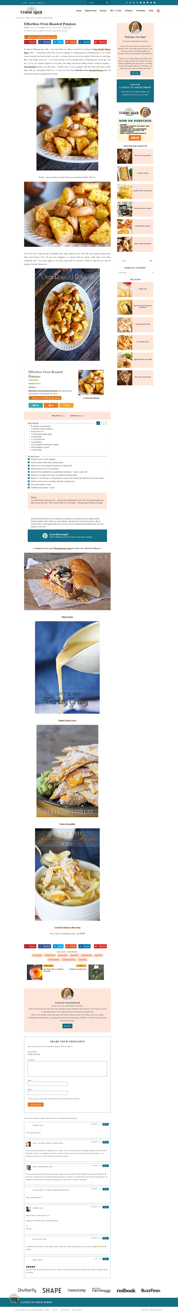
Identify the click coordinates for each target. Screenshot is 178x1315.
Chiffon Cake (143, 289)
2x (101, 423)
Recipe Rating (32, 1052)
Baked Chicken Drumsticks (142, 243)
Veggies (82, 959)
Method (28, 18)
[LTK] (147, 2)
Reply (105, 1124)
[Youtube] (140, 2)
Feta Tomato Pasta (143, 342)
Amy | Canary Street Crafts (46, 1143)
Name (30, 1080)
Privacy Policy (77, 1310)
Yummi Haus (31, 10)
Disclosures (40, 3)
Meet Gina (67, 1026)
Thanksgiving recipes (63, 548)
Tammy (36, 1208)
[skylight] (151, 2)
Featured (63, 955)
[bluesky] (154, 2)
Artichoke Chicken (143, 173)
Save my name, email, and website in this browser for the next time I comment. (55, 1099)
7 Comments (58, 27)
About (25, 3)
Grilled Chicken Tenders (142, 226)
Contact (32, 3)
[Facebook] (126, 2)
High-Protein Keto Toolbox (142, 208)
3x (105, 423)
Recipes (23, 18)
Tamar (36, 1125)
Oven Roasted (30, 66)
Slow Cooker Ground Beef (143, 155)
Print (37, 405)
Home (18, 18)
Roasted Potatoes (96, 70)
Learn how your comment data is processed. (63, 1118)
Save (67, 405)
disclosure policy (63, 31)
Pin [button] (52, 405)
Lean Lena (37, 1239)
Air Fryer (33, 18)
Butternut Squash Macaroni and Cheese (143, 306)
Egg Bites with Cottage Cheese (142, 190)
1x (98, 423)
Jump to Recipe (67, 27)
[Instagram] (133, 2)
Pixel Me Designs (156, 1310)
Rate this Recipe (92, 398)
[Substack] (144, 2)
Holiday (74, 955)
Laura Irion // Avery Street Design (49, 1190)
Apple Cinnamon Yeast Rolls (143, 359)
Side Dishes (54, 959)
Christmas (50, 955)
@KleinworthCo (61, 537)
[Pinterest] (130, 2)
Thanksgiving (69, 959)
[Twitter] (137, 2)
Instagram (86, 955)
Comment (31, 1060)
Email (30, 1089)
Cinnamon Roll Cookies (142, 324)
